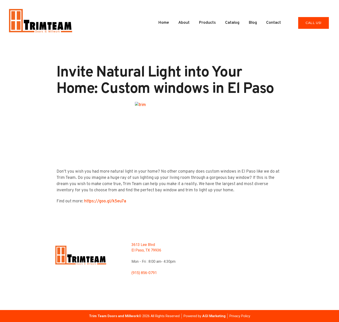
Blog (253, 22)
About (184, 22)
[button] (313, 23)
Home (163, 22)
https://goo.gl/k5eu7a (105, 201)
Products (207, 22)
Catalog (232, 22)
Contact (273, 22)
